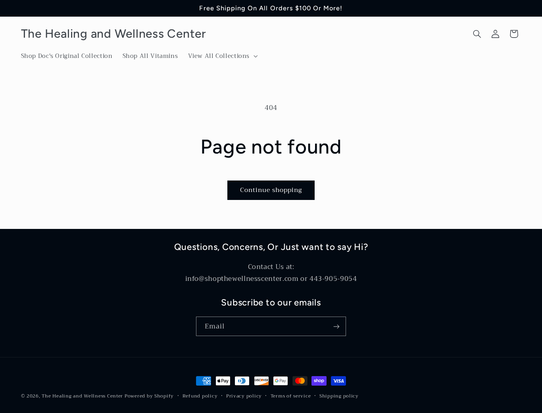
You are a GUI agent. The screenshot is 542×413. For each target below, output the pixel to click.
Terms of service (291, 396)
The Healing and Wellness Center (82, 396)
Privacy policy (244, 396)
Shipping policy (339, 396)
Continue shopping (271, 189)
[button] (222, 56)
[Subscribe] (336, 326)
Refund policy (200, 396)
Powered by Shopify (149, 396)
